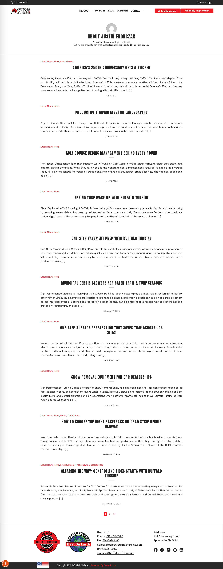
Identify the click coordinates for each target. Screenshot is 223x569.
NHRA (63, 415)
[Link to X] (168, 549)
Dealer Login (206, 3)
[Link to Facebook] (156, 549)
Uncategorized (96, 464)
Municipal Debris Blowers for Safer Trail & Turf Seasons (111, 283)
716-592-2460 (111, 540)
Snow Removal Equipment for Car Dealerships (111, 377)
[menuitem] (85, 11)
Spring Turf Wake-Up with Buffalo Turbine (111, 198)
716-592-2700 (20, 3)
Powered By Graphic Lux (103, 565)
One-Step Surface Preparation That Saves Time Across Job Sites (111, 330)
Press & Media (67, 61)
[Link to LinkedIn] (181, 549)
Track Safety (73, 415)
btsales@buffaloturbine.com (124, 545)
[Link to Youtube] (175, 549)
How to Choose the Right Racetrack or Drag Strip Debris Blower (111, 424)
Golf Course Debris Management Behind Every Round (111, 153)
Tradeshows (81, 464)
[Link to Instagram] (162, 549)
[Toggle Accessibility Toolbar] (5, 563)
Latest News (47, 61)
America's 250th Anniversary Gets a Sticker (111, 67)
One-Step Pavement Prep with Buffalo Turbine (111, 238)
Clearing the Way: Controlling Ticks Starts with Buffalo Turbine (111, 473)
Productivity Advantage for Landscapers (111, 112)
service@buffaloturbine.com (115, 553)
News (56, 61)
